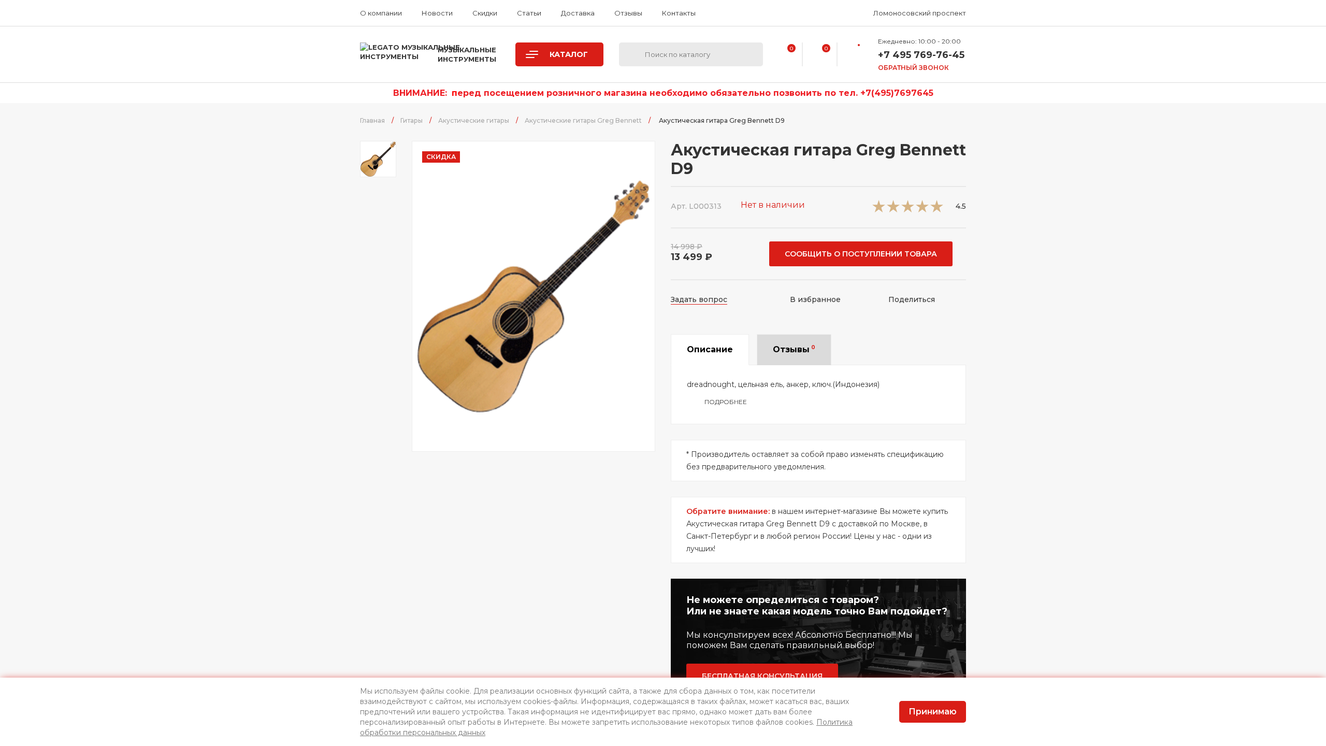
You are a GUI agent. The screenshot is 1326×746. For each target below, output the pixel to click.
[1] (878, 209)
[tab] (710, 349)
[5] (936, 209)
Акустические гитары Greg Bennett (583, 120)
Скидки (484, 13)
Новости (437, 13)
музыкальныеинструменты (467, 54)
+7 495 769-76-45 (921, 55)
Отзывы (628, 13)
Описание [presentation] (710, 349)
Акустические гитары (473, 120)
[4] (922, 209)
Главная (372, 120)
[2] (893, 209)
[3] (907, 209)
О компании (381, 13)
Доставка (578, 13)
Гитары (411, 120)
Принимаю (933, 711)
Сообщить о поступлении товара (861, 254)
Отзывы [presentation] (794, 349)
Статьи (529, 13)
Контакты (679, 13)
